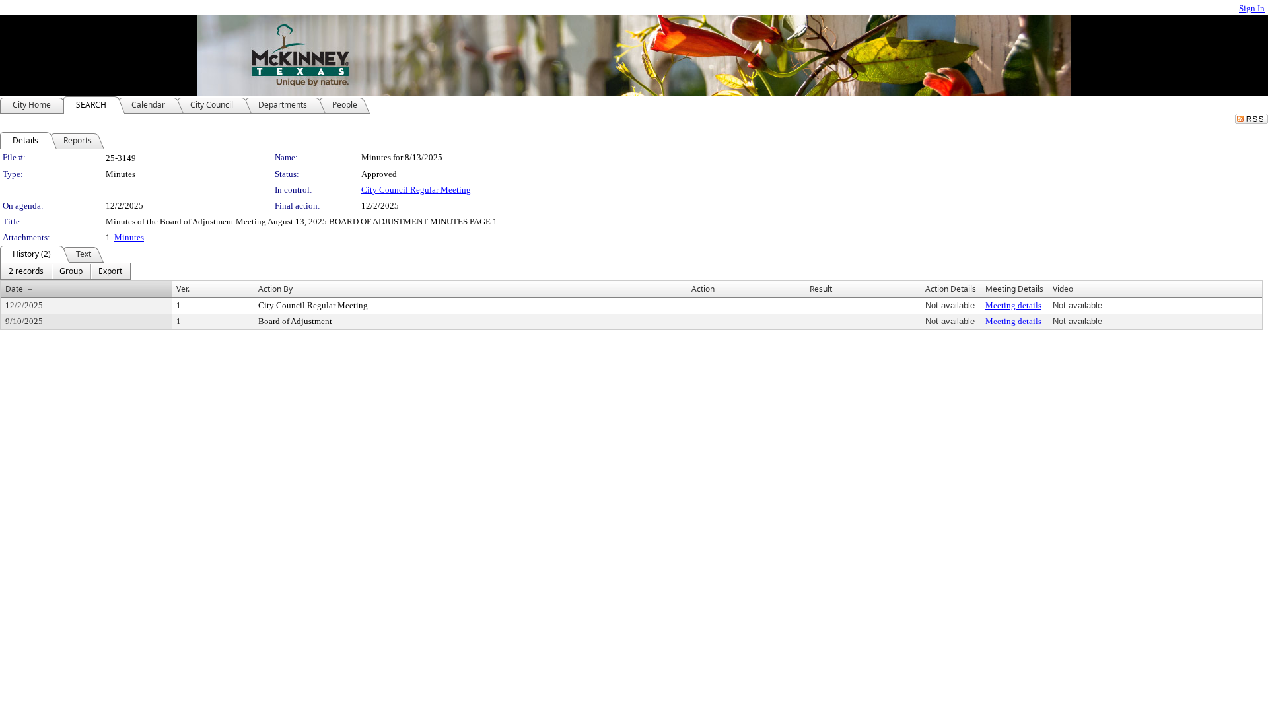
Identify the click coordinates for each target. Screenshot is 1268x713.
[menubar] (65, 271)
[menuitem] (26, 271)
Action (703, 288)
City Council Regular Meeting (416, 190)
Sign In (1252, 8)
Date (14, 288)
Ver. (183, 288)
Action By (275, 288)
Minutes (129, 237)
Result (821, 288)
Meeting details (1013, 305)
